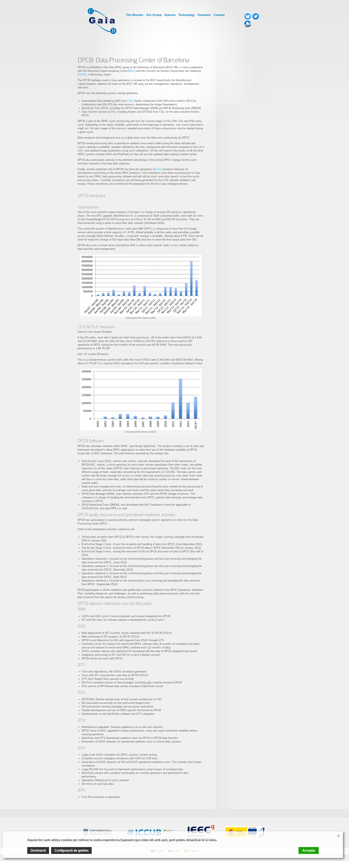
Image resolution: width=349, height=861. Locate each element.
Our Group (154, 15)
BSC (132, 70)
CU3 (129, 100)
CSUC (82, 74)
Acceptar (308, 850)
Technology (186, 15)
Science (170, 15)
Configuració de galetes (71, 850)
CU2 (159, 169)
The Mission (134, 15)
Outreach (204, 15)
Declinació (38, 850)
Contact (219, 15)
